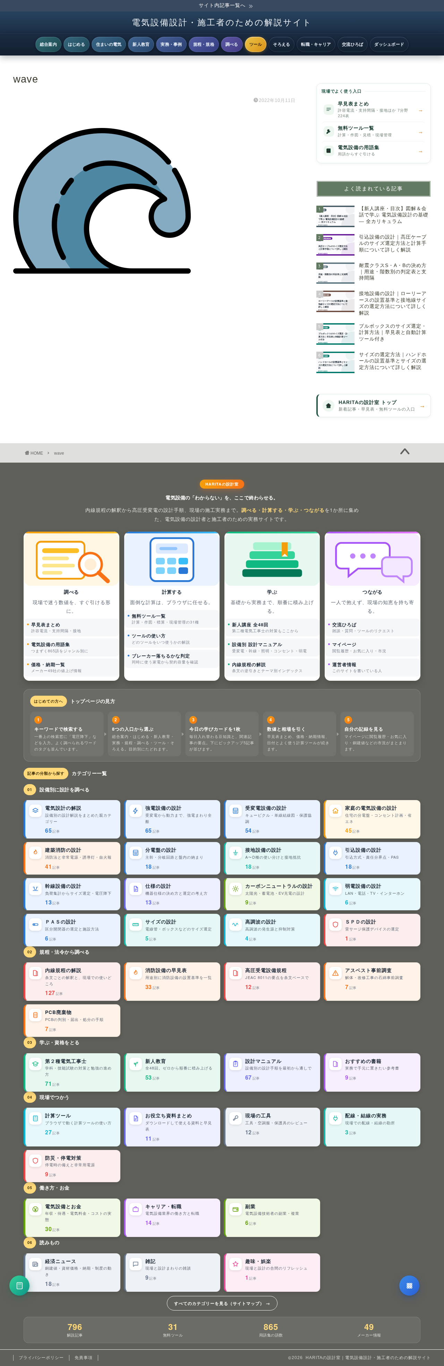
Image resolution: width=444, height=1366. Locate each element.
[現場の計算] (19, 1285)
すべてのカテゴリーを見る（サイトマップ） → (222, 1303)
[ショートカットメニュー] (409, 1285)
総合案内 (48, 44)
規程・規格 (203, 44)
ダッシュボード (389, 44)
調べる (231, 44)
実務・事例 (171, 44)
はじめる (76, 44)
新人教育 (141, 44)
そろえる (281, 44)
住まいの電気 (109, 44)
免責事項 (84, 1357)
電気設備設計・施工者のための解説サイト (222, 22)
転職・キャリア (316, 44)
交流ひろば (352, 44)
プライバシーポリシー (41, 1357)
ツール (255, 44)
